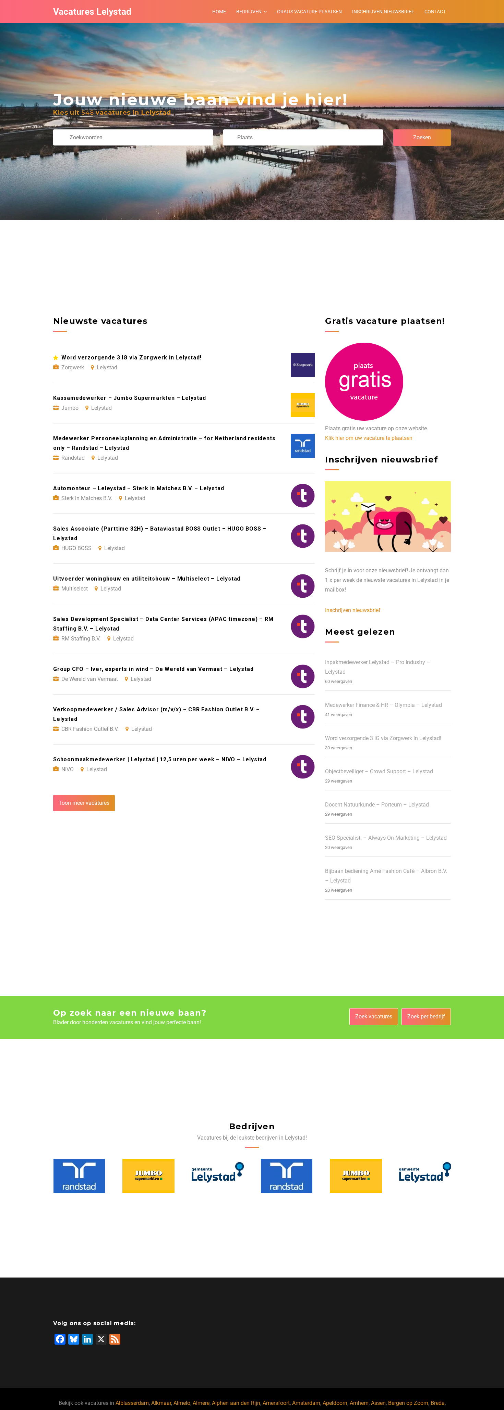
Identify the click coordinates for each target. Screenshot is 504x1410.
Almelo (181, 1403)
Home (219, 11)
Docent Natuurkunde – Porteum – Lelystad (377, 804)
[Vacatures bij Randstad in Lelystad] (217, 1176)
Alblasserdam (132, 1403)
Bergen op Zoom (408, 1403)
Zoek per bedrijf (426, 1016)
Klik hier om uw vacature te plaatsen (368, 438)
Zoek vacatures (373, 1016)
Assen (378, 1403)
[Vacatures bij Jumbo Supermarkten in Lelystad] (79, 1176)
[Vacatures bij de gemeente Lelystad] (148, 1176)
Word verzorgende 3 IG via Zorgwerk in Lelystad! (383, 738)
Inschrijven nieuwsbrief (383, 11)
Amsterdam (306, 1403)
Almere (201, 1403)
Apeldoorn (335, 1403)
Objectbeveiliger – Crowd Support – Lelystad (379, 771)
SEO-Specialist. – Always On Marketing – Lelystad (386, 838)
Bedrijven (249, 11)
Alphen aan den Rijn (236, 1403)
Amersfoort (276, 1403)
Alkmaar (161, 1403)
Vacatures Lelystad (92, 11)
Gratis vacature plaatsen (309, 11)
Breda (438, 1403)
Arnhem (359, 1403)
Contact (435, 11)
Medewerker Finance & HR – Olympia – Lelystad (383, 705)
